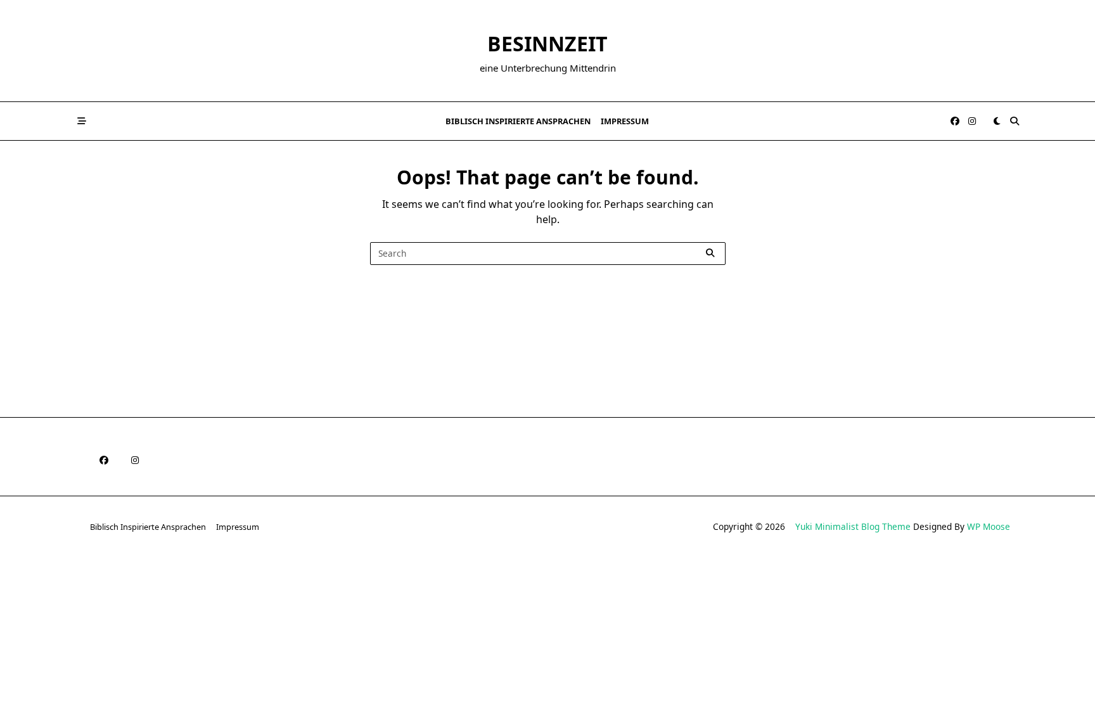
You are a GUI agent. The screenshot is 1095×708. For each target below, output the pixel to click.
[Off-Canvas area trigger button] (81, 121)
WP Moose (988, 526)
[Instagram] (972, 121)
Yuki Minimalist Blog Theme (853, 526)
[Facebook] (955, 121)
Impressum (625, 121)
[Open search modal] (1014, 121)
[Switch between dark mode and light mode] (996, 121)
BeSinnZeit (547, 43)
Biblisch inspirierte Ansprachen (518, 121)
